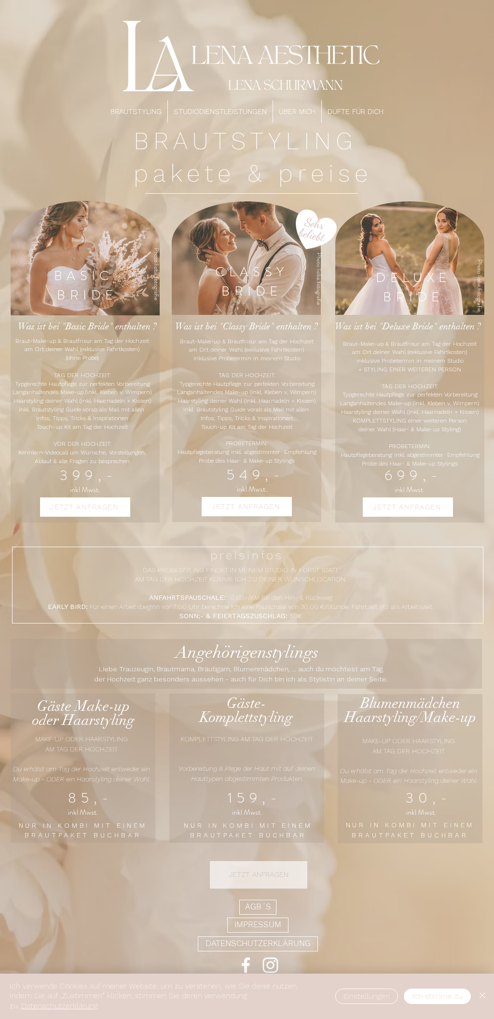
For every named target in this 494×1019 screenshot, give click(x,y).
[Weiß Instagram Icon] (270, 965)
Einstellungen (366, 996)
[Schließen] (482, 996)
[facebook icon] (245, 965)
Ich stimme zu (437, 996)
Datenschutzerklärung (59, 1005)
